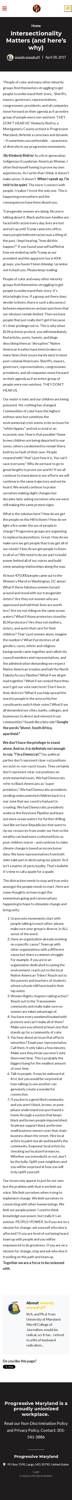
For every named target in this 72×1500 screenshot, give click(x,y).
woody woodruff (27, 57)
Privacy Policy (26, 1430)
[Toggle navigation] (4, 8)
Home (36, 26)
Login (36, 1471)
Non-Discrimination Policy (44, 1423)
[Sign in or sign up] (68, 8)
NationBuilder (44, 1475)
